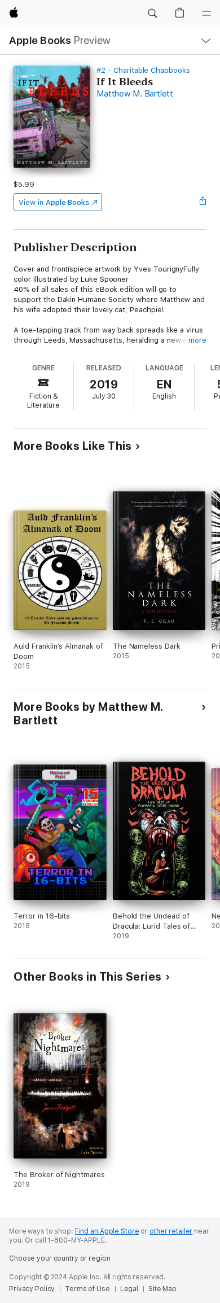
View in (54, 202)
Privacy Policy (32, 1289)
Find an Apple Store (107, 1231)
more (197, 340)
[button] (152, 13)
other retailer (170, 1231)
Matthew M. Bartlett (134, 94)
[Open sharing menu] (203, 202)
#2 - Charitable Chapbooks (143, 70)
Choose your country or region (60, 1258)
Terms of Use (87, 1289)
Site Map (162, 1289)
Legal (129, 1289)
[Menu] (206, 13)
